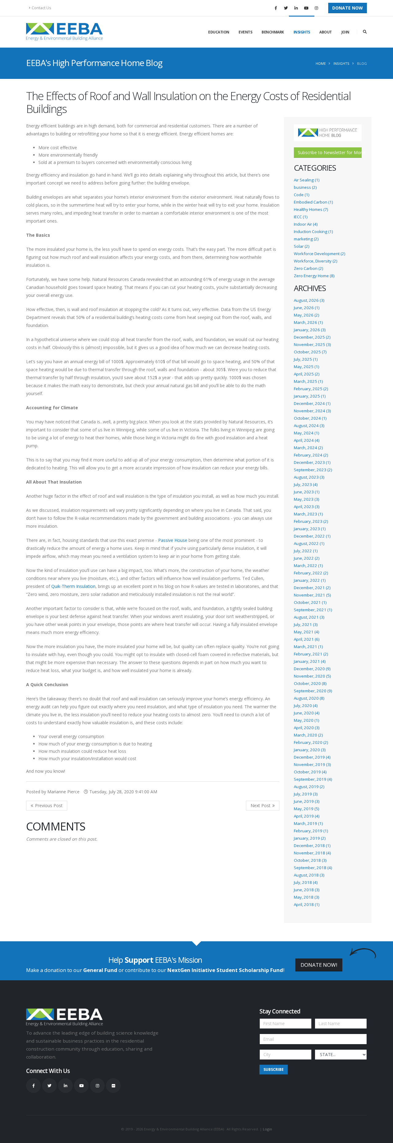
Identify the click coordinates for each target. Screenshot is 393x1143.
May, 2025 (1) (306, 366)
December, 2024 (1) (312, 403)
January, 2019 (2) (309, 838)
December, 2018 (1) (312, 845)
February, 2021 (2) (311, 654)
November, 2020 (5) (312, 676)
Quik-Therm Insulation (73, 586)
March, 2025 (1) (308, 381)
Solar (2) (301, 246)
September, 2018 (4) (313, 867)
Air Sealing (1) (306, 180)
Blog (362, 63)
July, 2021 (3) (305, 624)
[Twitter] (286, 8)
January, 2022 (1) (309, 580)
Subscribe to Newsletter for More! (330, 152)
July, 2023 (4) (305, 484)
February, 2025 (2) (311, 388)
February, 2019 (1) (311, 831)
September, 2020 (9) (313, 691)
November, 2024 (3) (312, 411)
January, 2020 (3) (309, 749)
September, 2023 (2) (313, 469)
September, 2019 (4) (313, 779)
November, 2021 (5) (312, 595)
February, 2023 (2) (311, 521)
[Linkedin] (296, 8)
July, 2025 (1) (305, 359)
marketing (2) (306, 239)
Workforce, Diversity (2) (315, 261)
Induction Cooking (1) (313, 231)
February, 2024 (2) (311, 455)
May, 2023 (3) (306, 499)
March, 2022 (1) (308, 565)
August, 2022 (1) (309, 543)
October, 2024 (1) (310, 418)
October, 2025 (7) (310, 352)
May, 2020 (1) (306, 720)
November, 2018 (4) (312, 853)
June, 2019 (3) (306, 801)
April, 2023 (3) (306, 506)
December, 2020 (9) (312, 668)
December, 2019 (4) (312, 757)
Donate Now (347, 8)
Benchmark (273, 32)
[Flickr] (113, 1085)
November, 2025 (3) (312, 344)
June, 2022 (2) (306, 558)
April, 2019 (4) (306, 816)
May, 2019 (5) (306, 808)
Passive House (172, 540)
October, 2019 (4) (310, 772)
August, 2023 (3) (309, 477)
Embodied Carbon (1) (313, 202)
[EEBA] (64, 32)
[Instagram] (316, 8)
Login (267, 1129)
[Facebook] (275, 8)
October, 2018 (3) (310, 860)
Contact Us (41, 7)
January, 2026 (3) (309, 329)
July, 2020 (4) (305, 705)
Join (345, 32)
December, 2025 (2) (312, 337)
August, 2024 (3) (309, 425)
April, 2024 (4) (306, 440)
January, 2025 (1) (309, 396)
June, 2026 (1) (306, 307)
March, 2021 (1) (308, 646)
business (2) (305, 187)
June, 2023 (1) (306, 492)
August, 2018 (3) (309, 875)
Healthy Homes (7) (311, 209)
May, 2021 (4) (306, 632)
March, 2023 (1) (308, 514)
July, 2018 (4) (305, 882)
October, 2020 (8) (310, 683)
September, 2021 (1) (313, 609)
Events (245, 32)
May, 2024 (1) (306, 433)
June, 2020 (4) (306, 713)
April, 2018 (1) (306, 904)
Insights (302, 32)
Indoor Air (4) (305, 224)
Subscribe (273, 1069)
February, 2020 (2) (311, 742)
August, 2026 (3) (309, 300)
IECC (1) (300, 217)
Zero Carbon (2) (308, 268)
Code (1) (301, 194)
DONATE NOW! (319, 964)
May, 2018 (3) (306, 897)
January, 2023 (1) (309, 528)
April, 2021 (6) (306, 639)
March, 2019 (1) (308, 823)
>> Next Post (262, 806)
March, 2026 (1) (308, 322)
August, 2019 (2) (309, 786)
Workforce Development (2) (319, 253)
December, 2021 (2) (312, 587)
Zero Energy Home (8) (314, 275)
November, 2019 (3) (312, 764)
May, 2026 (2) (306, 315)
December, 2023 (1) (312, 462)
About (325, 32)
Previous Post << (46, 806)
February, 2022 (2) (311, 573)
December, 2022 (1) (312, 536)
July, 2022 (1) (305, 551)
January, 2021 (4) (309, 661)
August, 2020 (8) (309, 698)
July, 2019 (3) (305, 794)
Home (321, 63)
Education (218, 32)
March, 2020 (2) (308, 735)
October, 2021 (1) (310, 602)
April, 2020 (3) (306, 727)
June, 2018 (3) (306, 889)
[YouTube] (306, 8)
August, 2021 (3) (309, 617)
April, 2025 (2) (306, 374)
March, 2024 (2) (308, 447)
